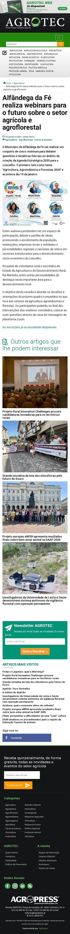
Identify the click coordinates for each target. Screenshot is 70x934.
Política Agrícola (38, 68)
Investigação (31, 64)
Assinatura (44, 864)
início (8, 83)
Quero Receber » (35, 651)
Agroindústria (34, 54)
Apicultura (14, 57)
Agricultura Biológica (35, 50)
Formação (29, 61)
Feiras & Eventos (30, 57)
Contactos (10, 856)
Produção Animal (18, 71)
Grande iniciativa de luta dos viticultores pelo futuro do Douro (32, 477)
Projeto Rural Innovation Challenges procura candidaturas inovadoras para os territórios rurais (31, 414)
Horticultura (16, 64)
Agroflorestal (17, 54)
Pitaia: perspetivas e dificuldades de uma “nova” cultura (34, 716)
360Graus (43, 928)
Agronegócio (51, 54)
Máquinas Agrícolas (34, 816)
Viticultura (15, 74)
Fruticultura (15, 61)
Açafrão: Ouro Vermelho (16, 688)
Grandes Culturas (46, 61)
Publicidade (10, 860)
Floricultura (47, 57)
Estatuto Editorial (47, 856)
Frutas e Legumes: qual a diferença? (23, 671)
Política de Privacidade (16, 864)
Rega (31, 71)
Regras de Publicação (49, 852)
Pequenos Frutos (18, 68)
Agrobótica (55, 50)
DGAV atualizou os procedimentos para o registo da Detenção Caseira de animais (31, 721)
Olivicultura (46, 64)
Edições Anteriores (48, 860)
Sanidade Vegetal (45, 71)
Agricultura (15, 50)
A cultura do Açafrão (14, 692)
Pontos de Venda (47, 868)
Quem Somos (11, 852)
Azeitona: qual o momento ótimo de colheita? (28, 705)
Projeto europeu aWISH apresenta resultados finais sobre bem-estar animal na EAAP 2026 (32, 538)
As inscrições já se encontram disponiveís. (29, 327)
